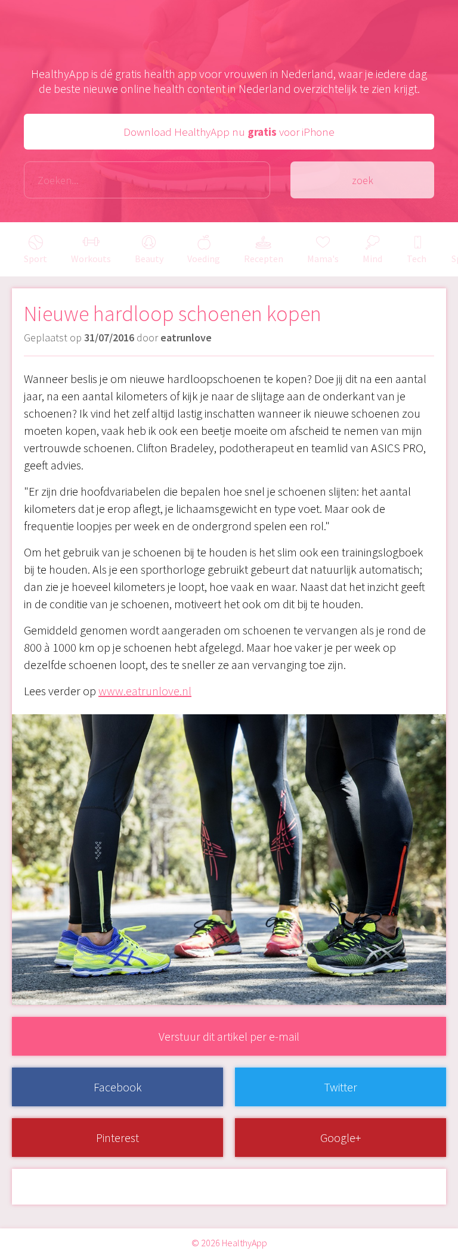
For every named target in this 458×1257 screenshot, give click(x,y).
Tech (416, 259)
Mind (372, 259)
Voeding (203, 259)
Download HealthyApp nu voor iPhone (229, 132)
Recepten (263, 259)
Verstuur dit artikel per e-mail (229, 1036)
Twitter (340, 1086)
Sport (35, 259)
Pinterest (117, 1137)
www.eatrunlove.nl (144, 690)
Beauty (149, 259)
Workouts (91, 259)
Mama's (323, 259)
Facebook (118, 1086)
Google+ (340, 1137)
